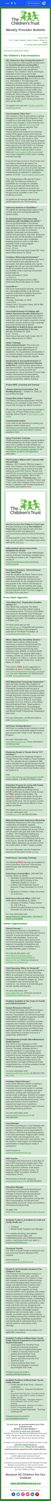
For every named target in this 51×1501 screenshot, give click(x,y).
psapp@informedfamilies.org (18, 995)
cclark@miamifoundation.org (18, 634)
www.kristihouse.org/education (19, 916)
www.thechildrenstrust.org (25, 1483)
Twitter (17, 40)
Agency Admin (12, 125)
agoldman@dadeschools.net (18, 1374)
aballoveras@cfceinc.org (16, 1073)
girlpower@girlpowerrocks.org (18, 1153)
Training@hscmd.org (21, 676)
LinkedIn (29, 40)
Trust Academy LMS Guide (25, 152)
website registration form (32, 810)
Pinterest (42, 40)
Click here (10, 1330)
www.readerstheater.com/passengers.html (24, 777)
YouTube (44, 42)
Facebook (23, 40)
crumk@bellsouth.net (15, 1181)
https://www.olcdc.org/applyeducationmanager (25, 1212)
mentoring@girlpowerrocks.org (19, 746)
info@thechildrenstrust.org (25, 1445)
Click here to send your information (25, 1431)
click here (20, 542)
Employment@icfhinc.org (16, 1243)
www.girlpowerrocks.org (16, 742)
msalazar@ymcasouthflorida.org (19, 1262)
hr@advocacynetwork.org (16, 962)
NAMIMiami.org (12, 814)
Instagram (36, 40)
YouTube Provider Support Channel (37, 44)
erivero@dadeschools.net (17, 1418)
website (35, 852)
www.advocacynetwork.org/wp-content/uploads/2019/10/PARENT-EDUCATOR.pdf (20, 957)
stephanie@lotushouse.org (17, 1115)
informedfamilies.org (14, 993)
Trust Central (31, 125)
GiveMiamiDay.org (13, 627)
